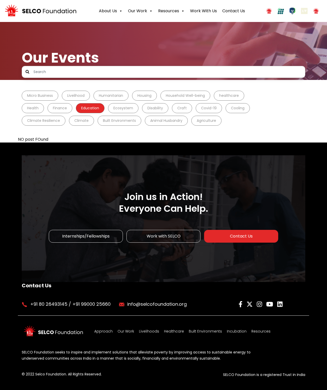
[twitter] (250, 304)
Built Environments (119, 120)
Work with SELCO (164, 236)
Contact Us (233, 11)
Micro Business (40, 95)
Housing (144, 95)
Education (90, 108)
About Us (108, 11)
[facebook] (241, 304)
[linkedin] (280, 304)
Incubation (237, 331)
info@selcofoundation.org (157, 304)
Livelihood (76, 95)
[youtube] (270, 304)
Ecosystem (123, 108)
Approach (103, 331)
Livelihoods (149, 331)
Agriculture (206, 120)
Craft (182, 108)
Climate (81, 120)
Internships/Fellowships (86, 236)
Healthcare (174, 331)
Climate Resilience (43, 120)
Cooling (237, 108)
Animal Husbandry (166, 120)
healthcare (229, 95)
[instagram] (260, 304)
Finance (60, 108)
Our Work (137, 11)
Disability (155, 108)
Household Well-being (185, 95)
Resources (168, 11)
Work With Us (203, 11)
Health (33, 108)
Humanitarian (111, 95)
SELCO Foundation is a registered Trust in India (264, 374)
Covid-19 (209, 108)
